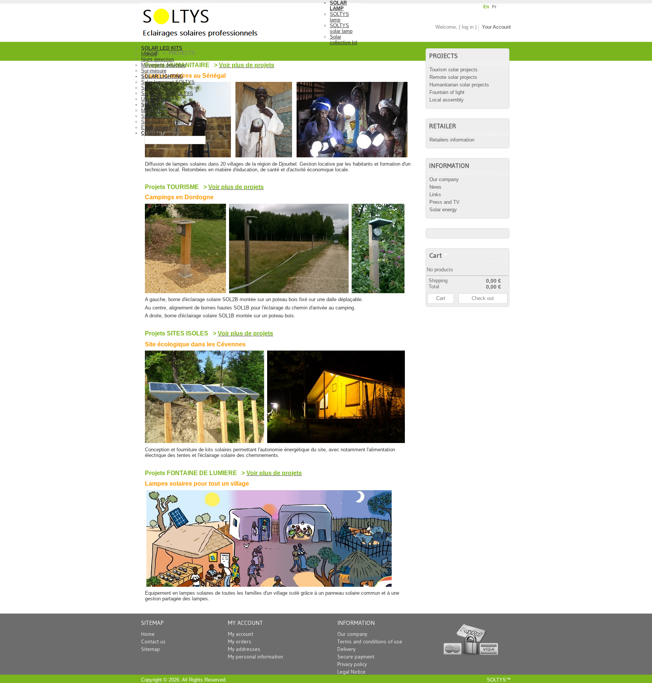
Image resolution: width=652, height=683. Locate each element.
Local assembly (446, 100)
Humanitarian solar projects (459, 85)
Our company (444, 179)
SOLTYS (496, 680)
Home (148, 634)
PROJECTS (443, 56)
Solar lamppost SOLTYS (168, 82)
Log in (468, 27)
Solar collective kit (343, 39)
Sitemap (150, 649)
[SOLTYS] (235, 20)
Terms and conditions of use (369, 641)
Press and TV (444, 202)
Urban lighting (156, 99)
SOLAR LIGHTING (162, 76)
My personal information (255, 656)
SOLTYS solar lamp (341, 28)
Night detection (157, 59)
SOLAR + (152, 105)
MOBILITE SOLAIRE (164, 110)
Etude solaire (155, 127)
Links (435, 194)
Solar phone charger (163, 116)
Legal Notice (351, 671)
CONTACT (152, 133)
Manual (149, 54)
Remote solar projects (453, 77)
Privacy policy (352, 664)
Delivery (346, 649)
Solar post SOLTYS (162, 88)
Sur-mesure (153, 71)
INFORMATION (449, 165)
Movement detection (163, 65)
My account (240, 634)
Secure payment (355, 656)
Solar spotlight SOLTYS (167, 93)
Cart (435, 255)
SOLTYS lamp (339, 17)
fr (494, 6)
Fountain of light (446, 92)
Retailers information (451, 140)
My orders (239, 641)
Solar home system (162, 122)
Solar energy (443, 209)
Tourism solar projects (453, 69)
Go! (211, 140)
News (435, 187)
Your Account (496, 27)
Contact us (153, 641)
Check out (483, 298)
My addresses (244, 649)
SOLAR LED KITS (161, 48)
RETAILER (442, 126)
